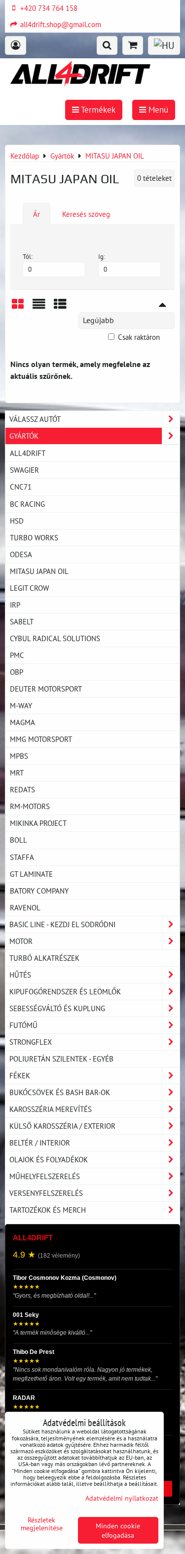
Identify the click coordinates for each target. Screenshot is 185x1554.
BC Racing (27, 504)
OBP (16, 672)
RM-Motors (30, 806)
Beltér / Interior (39, 1142)
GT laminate (31, 874)
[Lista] (39, 307)
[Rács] (17, 307)
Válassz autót (35, 419)
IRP (15, 605)
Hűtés (20, 975)
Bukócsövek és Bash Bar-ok (59, 1092)
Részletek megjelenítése (42, 1524)
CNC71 (21, 486)
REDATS (22, 789)
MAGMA (22, 722)
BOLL (18, 840)
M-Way (21, 705)
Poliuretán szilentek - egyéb (61, 1058)
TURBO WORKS (34, 537)
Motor (21, 941)
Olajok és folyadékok (48, 1159)
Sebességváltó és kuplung (57, 1008)
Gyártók (23, 436)
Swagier (24, 470)
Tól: (28, 256)
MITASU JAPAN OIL (39, 571)
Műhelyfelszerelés (44, 1176)
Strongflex (30, 1042)
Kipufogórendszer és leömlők (65, 991)
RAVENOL (25, 907)
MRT (17, 772)
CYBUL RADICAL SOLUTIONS (55, 638)
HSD (17, 521)
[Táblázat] (60, 307)
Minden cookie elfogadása (118, 1530)
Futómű (23, 1025)
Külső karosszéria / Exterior (62, 1126)
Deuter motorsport (46, 689)
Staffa (22, 857)
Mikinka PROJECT (38, 823)
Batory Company (39, 891)
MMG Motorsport (41, 739)
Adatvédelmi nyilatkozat (121, 1498)
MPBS (19, 756)
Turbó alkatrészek (44, 958)
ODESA (21, 554)
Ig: (101, 256)
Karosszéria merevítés (50, 1109)
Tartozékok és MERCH (47, 1210)
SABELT (22, 621)
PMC (17, 655)
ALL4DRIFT (27, 453)
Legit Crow (29, 588)
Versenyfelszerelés (46, 1193)
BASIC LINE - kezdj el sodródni (62, 924)
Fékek (19, 1075)
